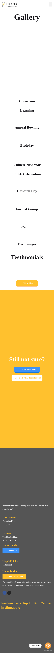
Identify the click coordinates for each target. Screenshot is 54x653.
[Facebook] (5, 593)
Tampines (6, 524)
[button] (50, 4)
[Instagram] (9, 593)
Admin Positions (9, 540)
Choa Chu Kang (9, 521)
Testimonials (7, 565)
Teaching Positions (10, 537)
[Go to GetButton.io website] (48, 650)
